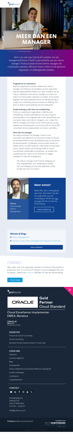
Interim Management (21, 237)
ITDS (64, 424)
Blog (11, 362)
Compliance (14, 376)
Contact (14, 387)
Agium (64, 426)
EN (64, 1)
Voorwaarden (14, 365)
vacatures (30, 272)
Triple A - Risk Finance (56, 424)
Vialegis (59, 426)
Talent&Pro (47, 424)
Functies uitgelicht (16, 358)
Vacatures (13, 354)
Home (9, 51)
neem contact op (44, 209)
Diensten (14, 51)
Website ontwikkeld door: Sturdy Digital (36, 430)
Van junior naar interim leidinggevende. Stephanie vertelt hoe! (37, 241)
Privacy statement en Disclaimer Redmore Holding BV (30, 369)
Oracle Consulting (16, 339)
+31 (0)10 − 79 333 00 (17, 406)
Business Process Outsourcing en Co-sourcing (27, 343)
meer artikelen (36, 247)
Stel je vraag (15, 280)
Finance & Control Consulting (20, 335)
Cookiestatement (15, 380)
